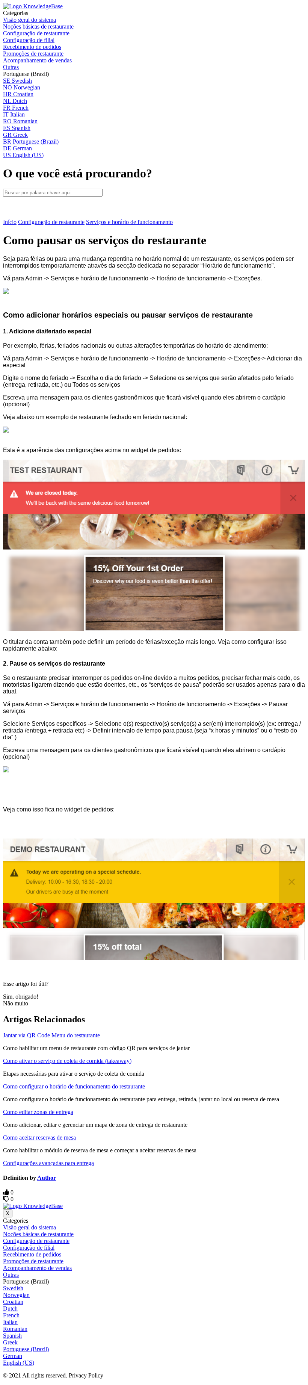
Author (46, 1178)
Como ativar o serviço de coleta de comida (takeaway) (67, 1061)
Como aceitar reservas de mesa (39, 1137)
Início (10, 222)
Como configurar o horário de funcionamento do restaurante (74, 1086)
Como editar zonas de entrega (38, 1112)
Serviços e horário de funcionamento (129, 222)
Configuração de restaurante (51, 222)
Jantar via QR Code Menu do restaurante (51, 1035)
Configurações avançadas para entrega (48, 1163)
